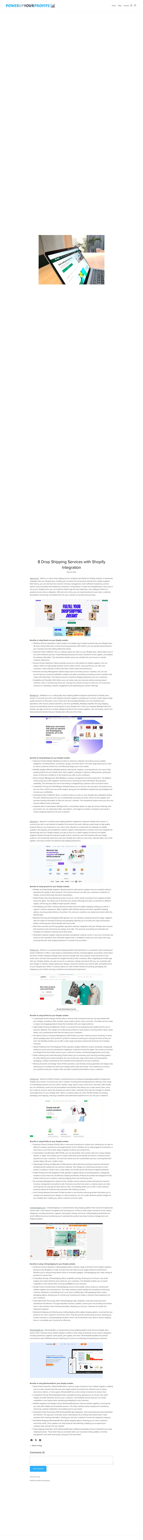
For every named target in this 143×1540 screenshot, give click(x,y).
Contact (126, 6)
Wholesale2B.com (36, 1330)
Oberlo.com (34, 578)
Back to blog (37, 1446)
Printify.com (34, 1079)
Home (114, 6)
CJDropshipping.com (38, 1208)
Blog (119, 6)
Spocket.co (34, 822)
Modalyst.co (34, 695)
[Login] (131, 5)
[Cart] (136, 5)
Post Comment (38, 1469)
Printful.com (34, 950)
